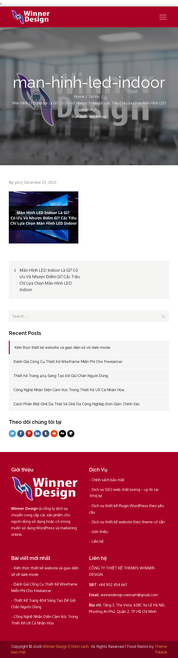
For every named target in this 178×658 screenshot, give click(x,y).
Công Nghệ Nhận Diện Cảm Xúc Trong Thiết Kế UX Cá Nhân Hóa (68, 390)
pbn (18, 182)
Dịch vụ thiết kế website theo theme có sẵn (128, 522)
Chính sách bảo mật (108, 479)
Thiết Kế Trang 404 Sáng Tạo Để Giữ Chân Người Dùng (60, 376)
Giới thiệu (100, 531)
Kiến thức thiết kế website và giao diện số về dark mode (62, 347)
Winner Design (55, 646)
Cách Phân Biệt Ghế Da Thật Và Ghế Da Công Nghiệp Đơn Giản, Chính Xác (76, 404)
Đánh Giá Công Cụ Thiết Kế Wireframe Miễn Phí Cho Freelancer (67, 361)
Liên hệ (98, 541)
